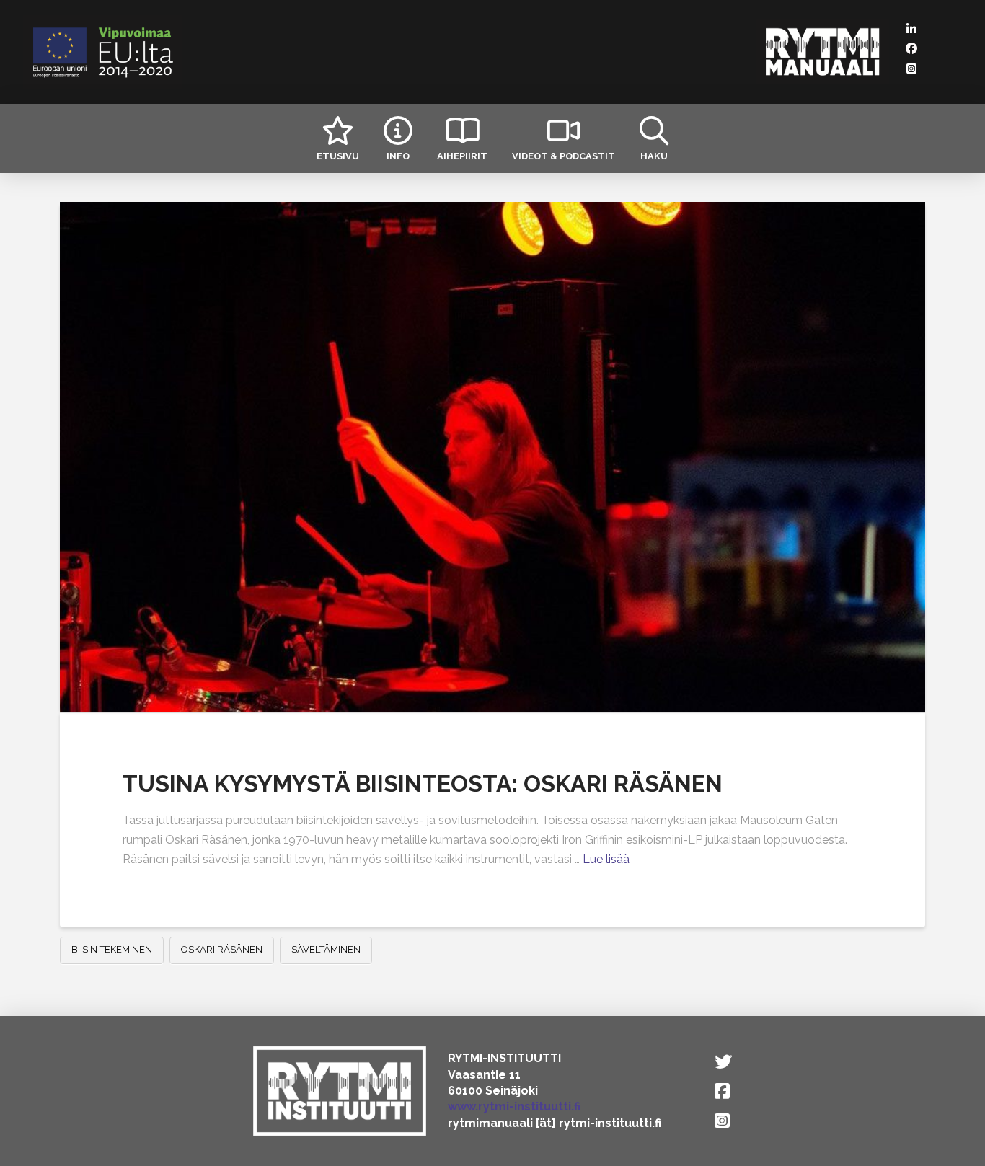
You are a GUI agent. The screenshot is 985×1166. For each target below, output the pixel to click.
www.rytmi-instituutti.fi (514, 1106)
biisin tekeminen (111, 949)
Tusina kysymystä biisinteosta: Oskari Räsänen (423, 783)
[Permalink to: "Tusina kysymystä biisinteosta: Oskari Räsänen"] (492, 457)
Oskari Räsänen (221, 949)
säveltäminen (326, 949)
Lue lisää (606, 859)
